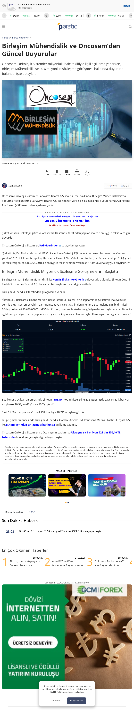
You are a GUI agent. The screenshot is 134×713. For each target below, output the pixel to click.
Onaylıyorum (76, 700)
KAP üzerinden (49, 245)
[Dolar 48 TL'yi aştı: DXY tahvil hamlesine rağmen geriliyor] (107, 485)
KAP (32, 512)
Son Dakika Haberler (21, 520)
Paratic (6, 37)
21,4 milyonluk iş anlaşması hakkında (30, 424)
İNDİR (126, 6)
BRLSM (57, 399)
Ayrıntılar (55, 700)
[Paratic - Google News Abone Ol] (118, 187)
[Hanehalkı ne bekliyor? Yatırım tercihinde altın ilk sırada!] (67, 485)
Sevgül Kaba (15, 185)
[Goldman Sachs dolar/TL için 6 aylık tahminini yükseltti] (27, 485)
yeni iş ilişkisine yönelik (68, 279)
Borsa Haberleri (20, 37)
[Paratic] (67, 27)
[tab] (66, 502)
